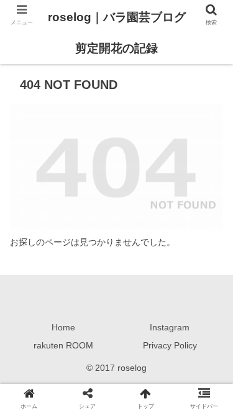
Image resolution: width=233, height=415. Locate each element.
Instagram (170, 327)
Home (63, 327)
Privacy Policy (170, 345)
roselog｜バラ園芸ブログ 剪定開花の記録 (117, 33)
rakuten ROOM (63, 345)
